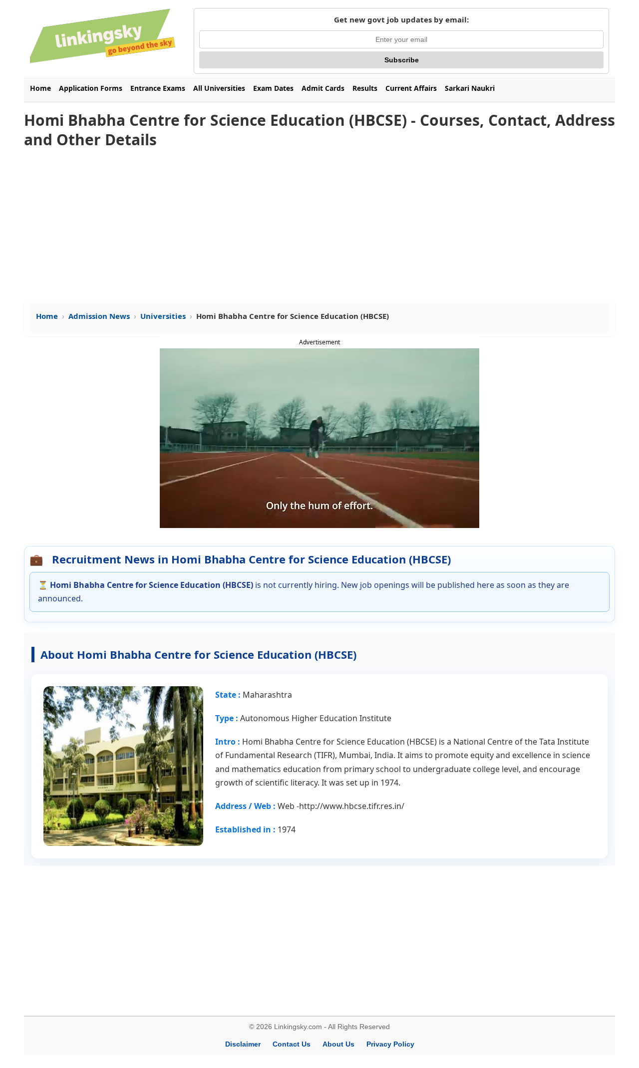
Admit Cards (323, 88)
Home (40, 88)
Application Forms (90, 88)
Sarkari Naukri (470, 88)
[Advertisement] (319, 225)
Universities (163, 316)
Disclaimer (243, 1044)
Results (364, 88)
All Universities (219, 88)
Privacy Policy (390, 1044)
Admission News (99, 316)
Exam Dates (273, 88)
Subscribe (401, 60)
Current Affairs (411, 88)
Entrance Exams (157, 88)
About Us (338, 1044)
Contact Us (292, 1044)
